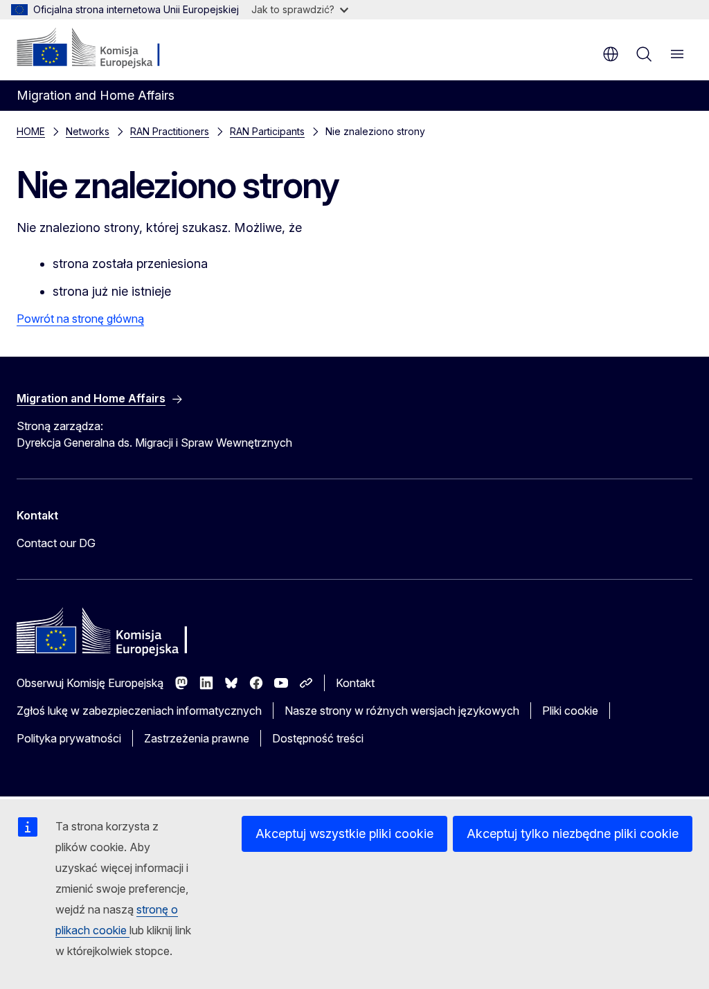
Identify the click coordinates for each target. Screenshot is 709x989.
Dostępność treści (318, 738)
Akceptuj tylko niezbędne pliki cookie (573, 833)
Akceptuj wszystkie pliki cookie (344, 833)
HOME (31, 131)
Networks (87, 131)
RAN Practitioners (169, 131)
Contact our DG (56, 543)
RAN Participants (267, 131)
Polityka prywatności (69, 738)
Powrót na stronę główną (80, 319)
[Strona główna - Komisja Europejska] (101, 48)
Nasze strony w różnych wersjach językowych (402, 711)
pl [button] (610, 54)
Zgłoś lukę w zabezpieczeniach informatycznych (139, 711)
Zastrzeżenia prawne (196, 738)
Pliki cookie (570, 711)
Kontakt (355, 683)
